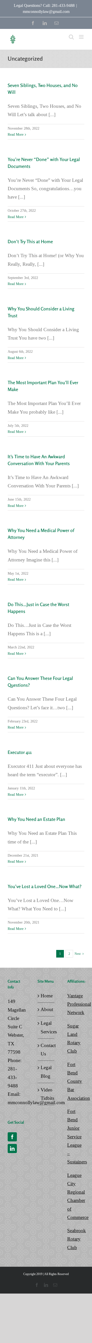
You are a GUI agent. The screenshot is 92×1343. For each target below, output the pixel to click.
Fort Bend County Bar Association (78, 1081)
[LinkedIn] (12, 1148)
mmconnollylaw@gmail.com (46, 11)
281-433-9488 (13, 1077)
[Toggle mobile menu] (81, 37)
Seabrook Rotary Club (76, 1239)
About (46, 1009)
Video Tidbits (46, 1094)
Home (46, 995)
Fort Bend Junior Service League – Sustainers (77, 1137)
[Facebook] (12, 1136)
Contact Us (46, 1049)
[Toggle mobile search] (71, 37)
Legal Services (46, 1027)
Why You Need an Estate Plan (36, 819)
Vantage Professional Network (79, 1004)
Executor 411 (20, 752)
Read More (16, 134)
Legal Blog (46, 1072)
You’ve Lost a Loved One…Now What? (45, 886)
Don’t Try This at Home (30, 241)
